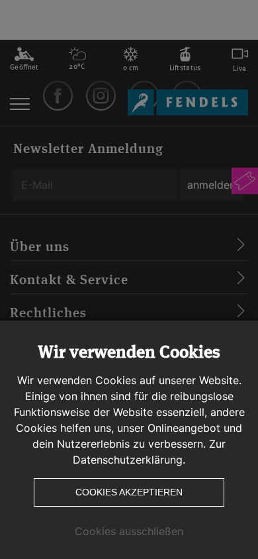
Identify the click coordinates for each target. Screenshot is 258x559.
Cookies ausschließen (129, 531)
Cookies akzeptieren (129, 492)
